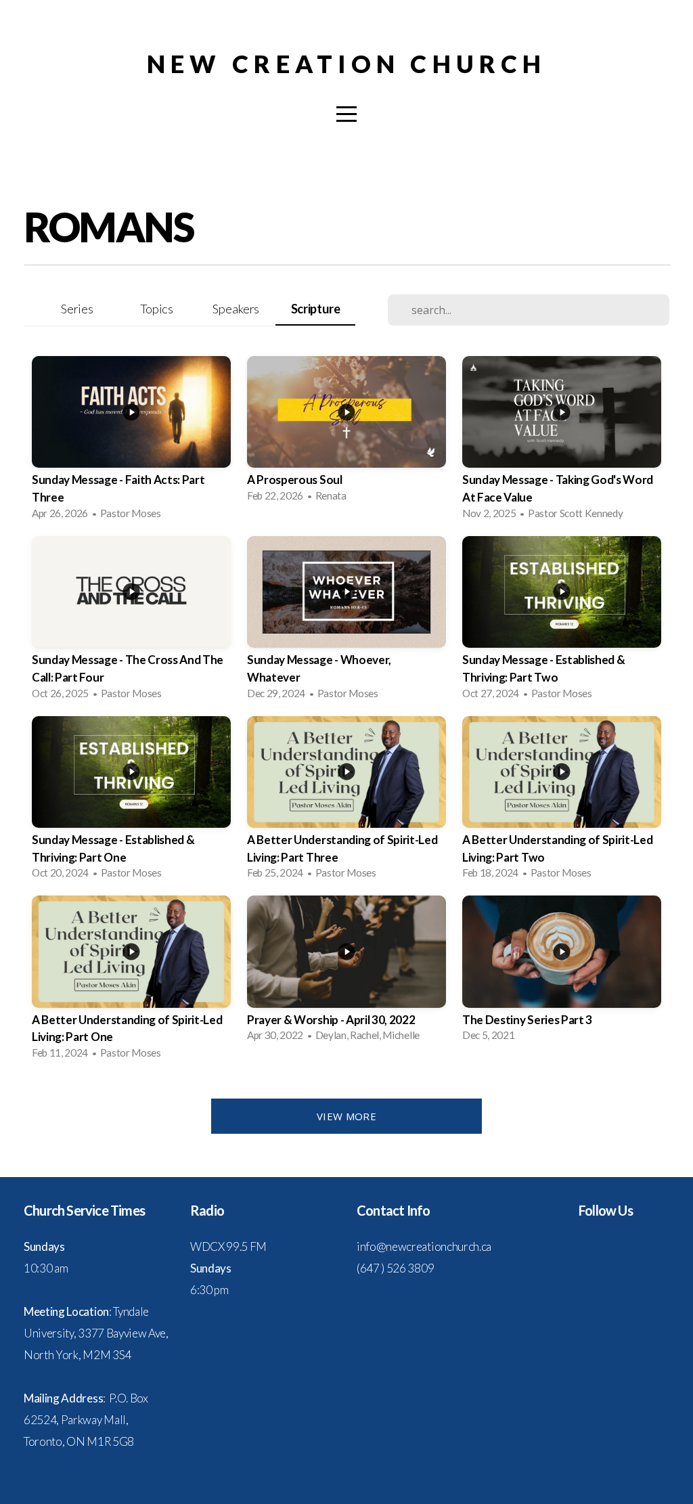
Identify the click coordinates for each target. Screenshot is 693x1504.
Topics (156, 308)
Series (77, 308)
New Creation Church (346, 64)
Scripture (315, 308)
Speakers (236, 308)
